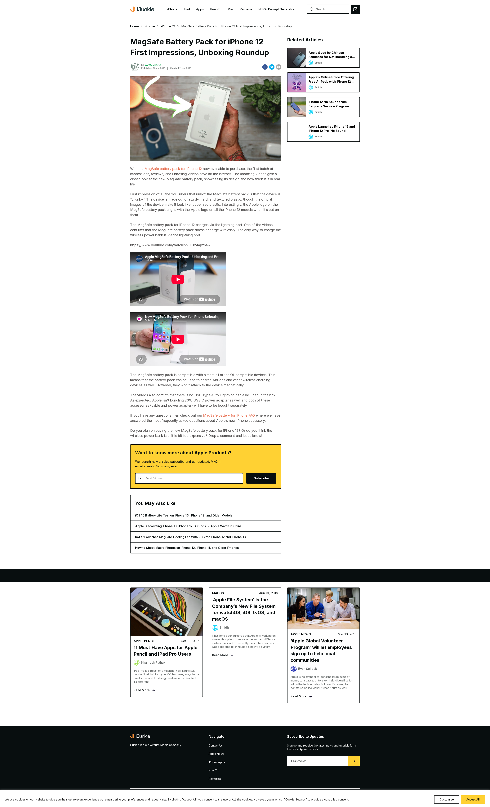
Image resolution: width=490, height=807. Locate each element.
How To (214, 770)
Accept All (473, 799)
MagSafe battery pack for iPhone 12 (173, 169)
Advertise (215, 778)
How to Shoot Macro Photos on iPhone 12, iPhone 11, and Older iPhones (187, 548)
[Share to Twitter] (271, 67)
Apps (200, 9)
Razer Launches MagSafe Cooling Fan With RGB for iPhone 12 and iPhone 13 (190, 537)
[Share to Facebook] (265, 67)
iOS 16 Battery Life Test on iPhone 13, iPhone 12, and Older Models (183, 515)
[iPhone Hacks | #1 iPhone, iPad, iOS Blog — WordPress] (142, 9)
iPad (187, 9)
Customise (447, 799)
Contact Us (216, 745)
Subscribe (261, 478)
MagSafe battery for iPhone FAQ (229, 415)
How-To (215, 9)
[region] (245, 798)
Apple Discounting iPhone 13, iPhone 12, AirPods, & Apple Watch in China (188, 526)
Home (134, 26)
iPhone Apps (217, 762)
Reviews (246, 9)
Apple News (216, 753)
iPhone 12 (168, 26)
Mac (231, 9)
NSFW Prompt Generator (276, 9)
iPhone (172, 9)
